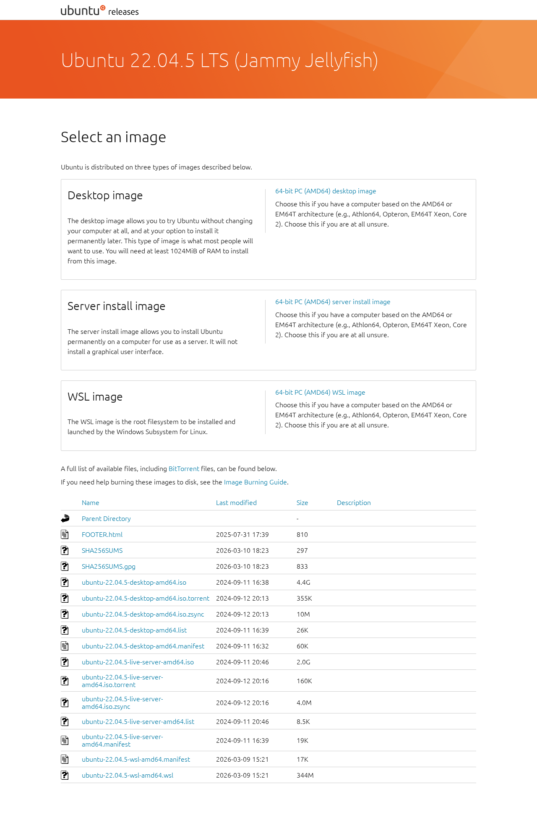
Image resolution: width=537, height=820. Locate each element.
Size (302, 502)
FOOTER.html (102, 534)
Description (354, 502)
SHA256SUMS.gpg (109, 566)
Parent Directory (106, 518)
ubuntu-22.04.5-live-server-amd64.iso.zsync (122, 702)
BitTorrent (184, 468)
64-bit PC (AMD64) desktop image (325, 191)
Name (90, 502)
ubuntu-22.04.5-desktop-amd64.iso (134, 582)
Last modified (236, 502)
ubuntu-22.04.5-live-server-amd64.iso (138, 662)
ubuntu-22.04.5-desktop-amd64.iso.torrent (145, 598)
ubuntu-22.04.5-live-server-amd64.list (138, 721)
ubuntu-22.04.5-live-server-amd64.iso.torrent (122, 680)
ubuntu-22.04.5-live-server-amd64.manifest (122, 740)
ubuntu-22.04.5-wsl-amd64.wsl (127, 775)
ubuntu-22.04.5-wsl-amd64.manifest (136, 759)
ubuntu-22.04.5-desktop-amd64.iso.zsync (143, 614)
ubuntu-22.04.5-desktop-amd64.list (134, 630)
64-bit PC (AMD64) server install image (333, 301)
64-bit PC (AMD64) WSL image (320, 392)
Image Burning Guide (255, 482)
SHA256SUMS (102, 550)
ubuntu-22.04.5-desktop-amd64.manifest (143, 646)
